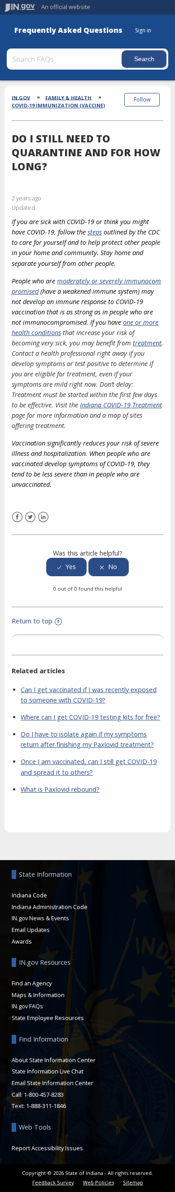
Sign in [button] (143, 30)
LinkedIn (43, 517)
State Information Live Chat (47, 1071)
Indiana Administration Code (50, 906)
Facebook (17, 517)
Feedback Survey (53, 1182)
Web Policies (98, 1182)
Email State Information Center (52, 1082)
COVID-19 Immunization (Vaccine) (58, 105)
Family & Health (68, 97)
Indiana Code (29, 895)
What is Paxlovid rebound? (60, 789)
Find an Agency (32, 983)
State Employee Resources (48, 1017)
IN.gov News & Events (40, 918)
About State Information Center (54, 1060)
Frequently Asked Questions (68, 30)
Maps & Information (38, 994)
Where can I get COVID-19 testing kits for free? (90, 717)
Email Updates (31, 929)
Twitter (30, 517)
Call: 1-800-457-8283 (38, 1094)
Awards (22, 941)
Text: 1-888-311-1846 (39, 1105)
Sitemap (133, 1182)
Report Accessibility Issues (47, 1148)
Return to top (32, 621)
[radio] (66, 567)
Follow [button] (142, 99)
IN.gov (21, 97)
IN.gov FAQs (27, 1006)
